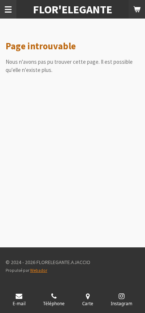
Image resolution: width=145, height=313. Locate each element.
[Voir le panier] (137, 9)
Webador (38, 270)
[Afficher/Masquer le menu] (8, 9)
